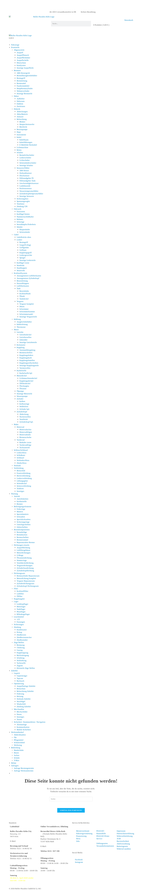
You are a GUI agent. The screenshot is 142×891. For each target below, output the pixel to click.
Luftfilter (20, 594)
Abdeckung (24, 414)
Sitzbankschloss (23, 460)
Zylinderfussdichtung (25, 568)
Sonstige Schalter (26, 165)
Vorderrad (21, 440)
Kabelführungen (25, 142)
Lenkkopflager (22, 604)
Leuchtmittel (19, 617)
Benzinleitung (22, 281)
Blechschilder (22, 712)
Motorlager (21, 607)
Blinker (22, 122)
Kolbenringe (24, 404)
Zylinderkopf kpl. (26, 422)
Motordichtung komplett (26, 578)
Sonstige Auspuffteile (25, 68)
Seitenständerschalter (27, 163)
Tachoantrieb (24, 447)
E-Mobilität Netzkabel (28, 145)
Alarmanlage (22, 725)
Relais (19, 150)
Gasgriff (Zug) (25, 245)
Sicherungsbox (22, 199)
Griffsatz (22, 250)
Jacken (16, 755)
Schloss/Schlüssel (21, 450)
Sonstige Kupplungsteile (29, 365)
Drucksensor (24, 176)
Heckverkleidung (23, 476)
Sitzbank (17, 465)
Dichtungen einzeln (21, 545)
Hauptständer (24, 229)
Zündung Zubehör (24, 707)
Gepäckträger (22, 676)
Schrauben (21, 517)
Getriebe (20, 332)
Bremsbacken (22, 535)
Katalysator (21, 65)
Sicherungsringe (23, 522)
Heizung (20, 696)
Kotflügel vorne (23, 263)
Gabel (16, 235)
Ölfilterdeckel (24, 383)
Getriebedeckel (25, 335)
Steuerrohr (21, 270)
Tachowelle (21, 663)
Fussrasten (21, 211)
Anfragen (15, 766)
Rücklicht (23, 127)
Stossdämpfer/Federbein (26, 224)
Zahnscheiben (22, 527)
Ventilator (20, 204)
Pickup (19, 632)
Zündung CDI (22, 206)
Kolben (22, 401)
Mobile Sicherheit (24, 730)
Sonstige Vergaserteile (28, 317)
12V (18, 619)
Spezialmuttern (23, 514)
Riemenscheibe (25, 437)
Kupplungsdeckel (26, 381)
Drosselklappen (23, 283)
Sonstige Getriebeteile (28, 342)
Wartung (14, 494)
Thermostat (21, 327)
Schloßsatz (21, 455)
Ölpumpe (20, 391)
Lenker (19, 240)
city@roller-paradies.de (25, 841)
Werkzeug (18, 745)
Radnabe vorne (25, 442)
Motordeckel (22, 376)
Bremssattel (21, 83)
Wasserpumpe (22, 396)
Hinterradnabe (25, 435)
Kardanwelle (22, 501)
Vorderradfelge (25, 445)
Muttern (20, 512)
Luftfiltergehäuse (23, 550)
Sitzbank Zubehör (24, 699)
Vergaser (20, 301)
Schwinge (20, 222)
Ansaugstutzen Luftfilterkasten (29, 276)
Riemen (20, 504)
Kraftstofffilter (22, 591)
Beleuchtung (22, 119)
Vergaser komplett (26, 304)
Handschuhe (19, 750)
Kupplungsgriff (25, 253)
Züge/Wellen (19, 642)
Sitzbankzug (21, 660)
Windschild (21, 704)
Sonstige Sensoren (26, 196)
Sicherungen (19, 624)
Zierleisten (21, 106)
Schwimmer (24, 309)
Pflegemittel (18, 740)
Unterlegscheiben (24, 524)
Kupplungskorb (25, 358)
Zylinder (20, 399)
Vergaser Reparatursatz (26, 581)
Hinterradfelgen (25, 432)
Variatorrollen (24, 368)
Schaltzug (20, 658)
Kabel (19, 137)
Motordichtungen (23, 553)
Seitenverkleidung (24, 486)
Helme (13, 763)
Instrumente (21, 135)
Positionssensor (25, 188)
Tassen (19, 719)
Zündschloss (22, 463)
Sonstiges (20, 491)
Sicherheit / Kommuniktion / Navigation (29, 722)
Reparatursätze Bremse (26, 542)
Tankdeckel (24, 299)
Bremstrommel (22, 540)
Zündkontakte (22, 640)
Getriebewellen (25, 337)
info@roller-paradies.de (56, 846)
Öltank (22, 296)
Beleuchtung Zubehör (25, 691)
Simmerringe (22, 560)
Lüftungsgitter (22, 481)
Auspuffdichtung (23, 548)
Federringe (21, 509)
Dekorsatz (21, 101)
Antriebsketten (22, 499)
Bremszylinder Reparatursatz (28, 576)
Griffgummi (24, 247)
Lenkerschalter (25, 158)
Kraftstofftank (25, 294)
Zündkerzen (21, 635)
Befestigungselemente (22, 506)
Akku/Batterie (22, 114)
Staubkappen (22, 268)
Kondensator (22, 630)
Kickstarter (21, 345)
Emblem (20, 104)
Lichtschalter (24, 160)
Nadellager (21, 609)
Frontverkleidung (23, 473)
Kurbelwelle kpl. (26, 373)
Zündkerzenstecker (24, 637)
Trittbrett (20, 488)
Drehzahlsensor (25, 173)
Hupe (19, 132)
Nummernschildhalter (25, 217)
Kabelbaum (23, 140)
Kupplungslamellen (27, 360)
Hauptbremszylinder (25, 88)
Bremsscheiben (23, 537)
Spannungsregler (23, 201)
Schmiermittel (19, 743)
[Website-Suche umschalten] (12, 773)
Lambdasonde (24, 186)
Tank (19, 288)
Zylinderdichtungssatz (25, 583)
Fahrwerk (17, 209)
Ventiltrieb (23, 419)
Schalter (20, 152)
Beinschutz (21, 689)
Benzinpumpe (22, 129)
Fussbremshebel (23, 86)
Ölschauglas (24, 386)
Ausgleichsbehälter (24, 322)
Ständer (20, 227)
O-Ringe (20, 555)
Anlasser (20, 117)
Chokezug (21, 648)
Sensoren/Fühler (23, 168)
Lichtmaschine (22, 147)
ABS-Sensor (24, 170)
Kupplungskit (19, 599)
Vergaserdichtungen (24, 565)
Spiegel (22, 258)
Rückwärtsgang (23, 655)
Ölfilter (19, 596)
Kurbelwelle (21, 371)
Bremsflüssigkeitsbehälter (27, 76)
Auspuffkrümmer (23, 58)
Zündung (17, 627)
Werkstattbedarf (17, 732)
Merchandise (19, 709)
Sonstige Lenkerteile (27, 260)
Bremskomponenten (22, 530)
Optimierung (19, 684)
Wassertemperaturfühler (28, 191)
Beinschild (21, 471)
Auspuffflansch (23, 55)
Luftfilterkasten (23, 286)
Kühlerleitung (22, 324)
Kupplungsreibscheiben (28, 363)
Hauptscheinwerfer (26, 124)
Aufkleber (21, 99)
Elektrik (17, 109)
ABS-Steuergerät (23, 73)
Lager (16, 601)
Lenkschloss (21, 453)
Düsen (21, 306)
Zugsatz (20, 666)
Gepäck (17, 673)
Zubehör (14, 671)
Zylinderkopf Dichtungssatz (28, 586)
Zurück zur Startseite (71, 810)
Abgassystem (19, 50)
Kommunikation (23, 727)
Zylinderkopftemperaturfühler (31, 194)
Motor (16, 330)
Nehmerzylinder (23, 91)
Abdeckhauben (20, 735)
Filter (16, 589)
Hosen (16, 753)
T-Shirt (16, 760)
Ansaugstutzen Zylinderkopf (28, 278)
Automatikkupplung (27, 350)
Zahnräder (23, 340)
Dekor (16, 96)
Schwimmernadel (26, 314)
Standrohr (20, 265)
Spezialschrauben (24, 519)
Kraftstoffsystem (20, 273)
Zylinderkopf (22, 412)
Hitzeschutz (21, 63)
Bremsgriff (21, 78)
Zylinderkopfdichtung (25, 571)
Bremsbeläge (22, 532)
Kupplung (21, 347)
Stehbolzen (23, 406)
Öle (15, 737)
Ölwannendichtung (24, 558)
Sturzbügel (21, 701)
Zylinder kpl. (24, 409)
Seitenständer (24, 232)
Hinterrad (20, 427)
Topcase (20, 678)
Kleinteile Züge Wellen (26, 668)
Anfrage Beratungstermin (24, 768)
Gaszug (20, 650)
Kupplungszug (22, 653)
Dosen (19, 714)
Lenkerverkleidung (24, 478)
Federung (20, 694)
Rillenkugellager (23, 614)
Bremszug (21, 645)
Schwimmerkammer (27, 312)
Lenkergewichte (25, 255)
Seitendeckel (22, 483)
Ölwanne (22, 389)
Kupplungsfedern (26, 355)
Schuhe (17, 758)
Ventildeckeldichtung (25, 563)
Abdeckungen (22, 112)
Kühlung (17, 319)
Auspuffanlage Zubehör (26, 686)
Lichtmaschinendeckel (28, 378)
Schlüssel (20, 458)
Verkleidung (19, 468)
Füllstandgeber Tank (27, 181)
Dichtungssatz (19, 573)
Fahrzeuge (15, 45)
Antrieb (17, 496)
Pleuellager (21, 612)
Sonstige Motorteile (24, 394)
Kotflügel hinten (23, 214)
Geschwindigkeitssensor (29, 183)
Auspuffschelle (23, 60)
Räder (16, 424)
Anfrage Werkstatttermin (23, 771)
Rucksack (20, 681)
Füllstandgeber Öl (26, 178)
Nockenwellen (25, 417)
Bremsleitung (22, 81)
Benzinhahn (24, 291)
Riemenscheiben (25, 353)
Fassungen (21, 622)
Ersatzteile (15, 47)
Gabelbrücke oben (24, 237)
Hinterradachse (25, 430)
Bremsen (17, 70)
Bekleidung (15, 748)
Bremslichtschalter (26, 155)
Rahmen (20, 219)
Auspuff (20, 53)
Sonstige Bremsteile (24, 94)
